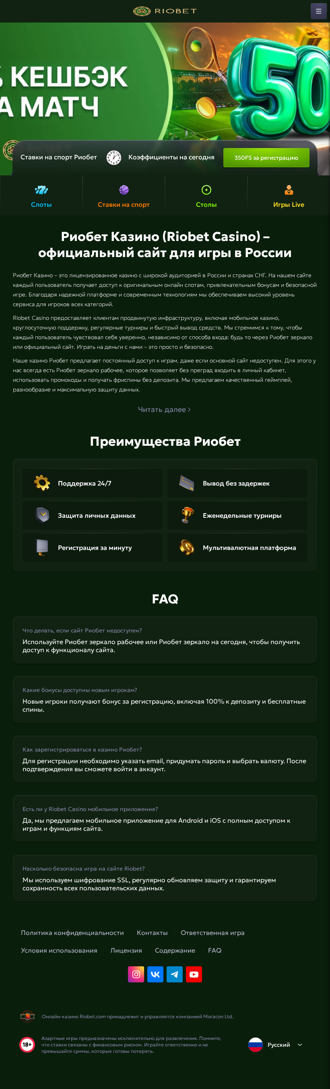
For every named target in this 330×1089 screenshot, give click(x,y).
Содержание (175, 950)
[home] (165, 11)
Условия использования (59, 950)
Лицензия (126, 950)
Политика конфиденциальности (72, 932)
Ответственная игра (213, 932)
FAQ (214, 950)
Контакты (152, 932)
